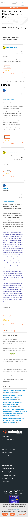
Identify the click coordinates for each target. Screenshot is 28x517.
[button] (5, 514)
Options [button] (21, 27)
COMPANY (6, 437)
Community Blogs (8, 468)
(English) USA (24, 5)
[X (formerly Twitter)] (6, 492)
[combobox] (7, 22)
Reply (12, 73)
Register (14, 2)
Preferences (21, 514)
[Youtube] (11, 492)
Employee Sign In (24, 2)
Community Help (7, 472)
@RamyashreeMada (9, 99)
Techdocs (5, 481)
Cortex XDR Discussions (10, 27)
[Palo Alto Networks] (14, 432)
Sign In (19, 2)
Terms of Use (6, 456)
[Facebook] (21, 492)
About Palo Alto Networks (10, 440)
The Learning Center (9, 475)
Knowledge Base (7, 478)
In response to (16, 155)
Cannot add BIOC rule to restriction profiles (14, 390)
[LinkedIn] (16, 492)
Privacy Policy (16, 509)
